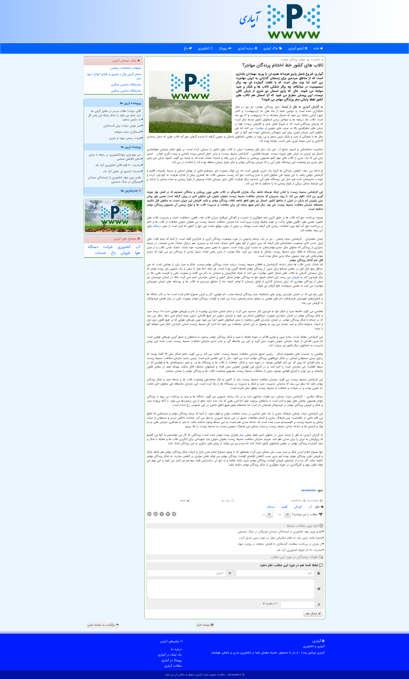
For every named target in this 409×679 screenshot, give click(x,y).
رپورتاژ (223, 48)
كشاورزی (124, 247)
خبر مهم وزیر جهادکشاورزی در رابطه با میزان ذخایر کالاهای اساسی (115, 157)
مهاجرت (259, 128)
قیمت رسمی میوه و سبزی (125, 138)
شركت (108, 247)
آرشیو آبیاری (296, 48)
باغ (186, 48)
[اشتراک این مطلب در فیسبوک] (167, 514)
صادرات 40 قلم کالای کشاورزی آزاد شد (118, 165)
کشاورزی (204, 48)
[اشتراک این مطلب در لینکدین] (155, 514)
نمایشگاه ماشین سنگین (126, 84)
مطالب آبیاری (173, 665)
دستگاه (157, 226)
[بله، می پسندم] (287, 514)
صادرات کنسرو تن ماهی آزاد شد (122, 171)
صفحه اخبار (204, 625)
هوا (137, 253)
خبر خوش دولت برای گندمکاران (122, 126)
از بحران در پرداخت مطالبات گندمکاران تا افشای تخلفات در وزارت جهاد (280, 544)
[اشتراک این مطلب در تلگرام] (174, 514)
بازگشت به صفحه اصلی (101, 625)
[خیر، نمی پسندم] (269, 514)
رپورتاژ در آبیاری (171, 660)
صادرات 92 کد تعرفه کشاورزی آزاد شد (299, 550)
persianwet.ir (308, 490)
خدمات (100, 253)
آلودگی (298, 507)
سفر (241, 435)
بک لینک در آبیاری (170, 654)
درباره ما (176, 649)
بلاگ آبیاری (271, 48)
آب (279, 149)
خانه (317, 48)
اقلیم (284, 507)
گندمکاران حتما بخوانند (127, 132)
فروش (295, 277)
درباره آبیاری (246, 48)
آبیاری (249, 21)
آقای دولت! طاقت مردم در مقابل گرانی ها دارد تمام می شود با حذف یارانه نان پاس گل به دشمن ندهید (114, 115)
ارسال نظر (312, 613)
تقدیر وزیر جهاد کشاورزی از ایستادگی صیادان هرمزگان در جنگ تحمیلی (280, 532)
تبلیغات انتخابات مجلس (125, 68)
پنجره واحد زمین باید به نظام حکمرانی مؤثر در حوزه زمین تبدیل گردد (280, 538)
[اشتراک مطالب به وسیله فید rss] (149, 514)
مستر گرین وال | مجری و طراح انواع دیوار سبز (113, 76)
